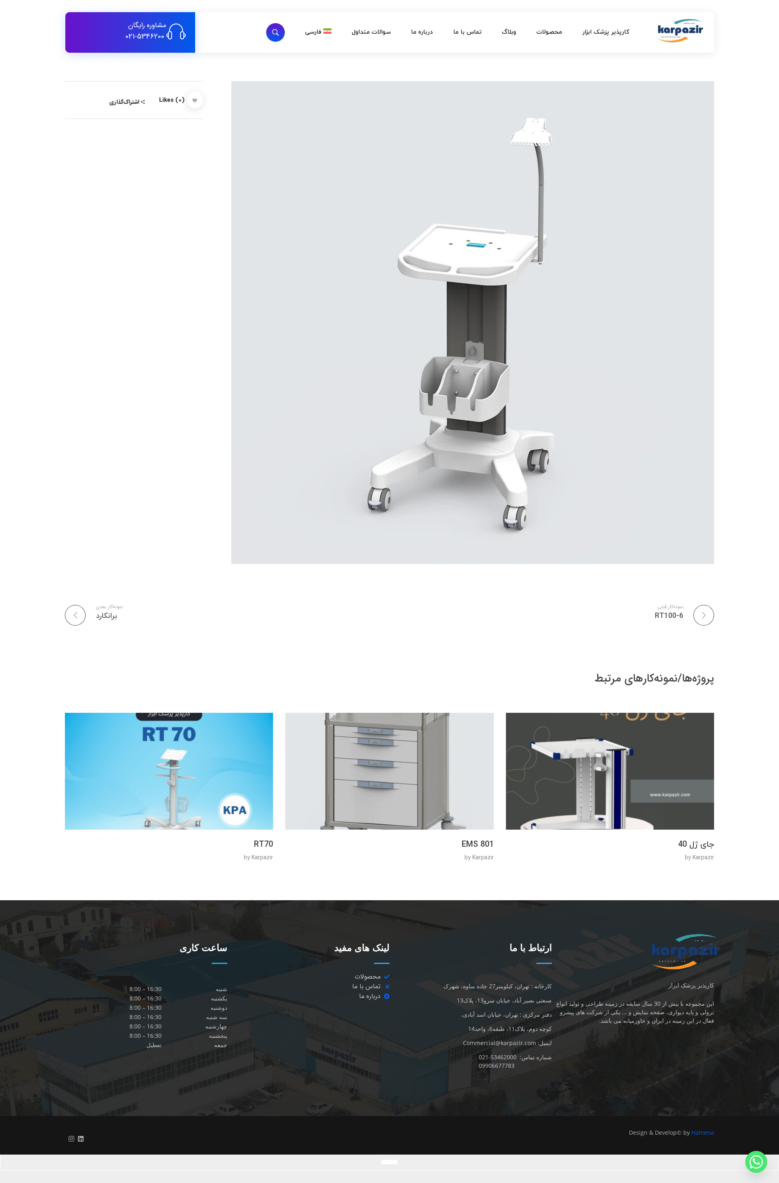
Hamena (702, 1132)
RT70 (263, 844)
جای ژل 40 (696, 844)
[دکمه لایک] (195, 100)
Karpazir (703, 857)
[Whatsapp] (756, 1162)
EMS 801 (478, 844)
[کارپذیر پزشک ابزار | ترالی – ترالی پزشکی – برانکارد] (668, 31)
